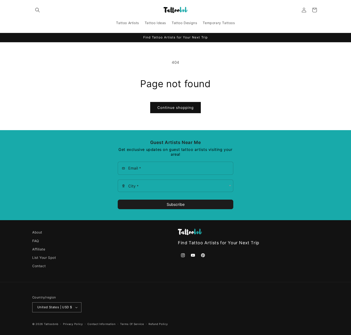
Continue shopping (175, 107)
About (37, 232)
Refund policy (158, 323)
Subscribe (176, 204)
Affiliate (38, 249)
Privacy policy (73, 323)
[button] (37, 10)
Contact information (101, 323)
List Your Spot (44, 257)
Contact (39, 266)
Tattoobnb (51, 324)
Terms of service (132, 323)
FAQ (35, 241)
